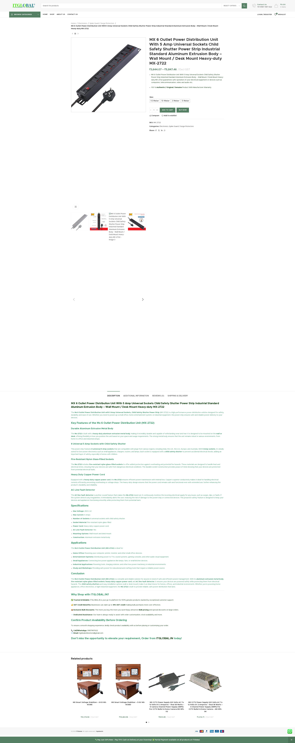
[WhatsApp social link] (164, 130)
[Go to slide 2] (148, 722)
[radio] (155, 101)
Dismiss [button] (291, 740)
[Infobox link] (262, 5)
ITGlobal (79, 731)
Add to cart (167, 110)
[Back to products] (75, 33)
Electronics (82, 23)
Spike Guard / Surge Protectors (102, 23)
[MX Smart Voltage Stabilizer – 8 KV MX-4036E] (89, 681)
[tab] (113, 394)
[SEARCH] (244, 5)
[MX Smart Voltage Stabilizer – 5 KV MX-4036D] (128, 681)
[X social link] (158, 130)
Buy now (183, 110)
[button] (74, 299)
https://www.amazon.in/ (80, 644)
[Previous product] (72, 33)
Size (151, 97)
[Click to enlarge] (76, 207)
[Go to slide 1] (146, 722)
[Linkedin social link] (161, 130)
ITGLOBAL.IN (164, 638)
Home (73, 23)
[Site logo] (23, 6)
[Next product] (78, 33)
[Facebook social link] (156, 130)
